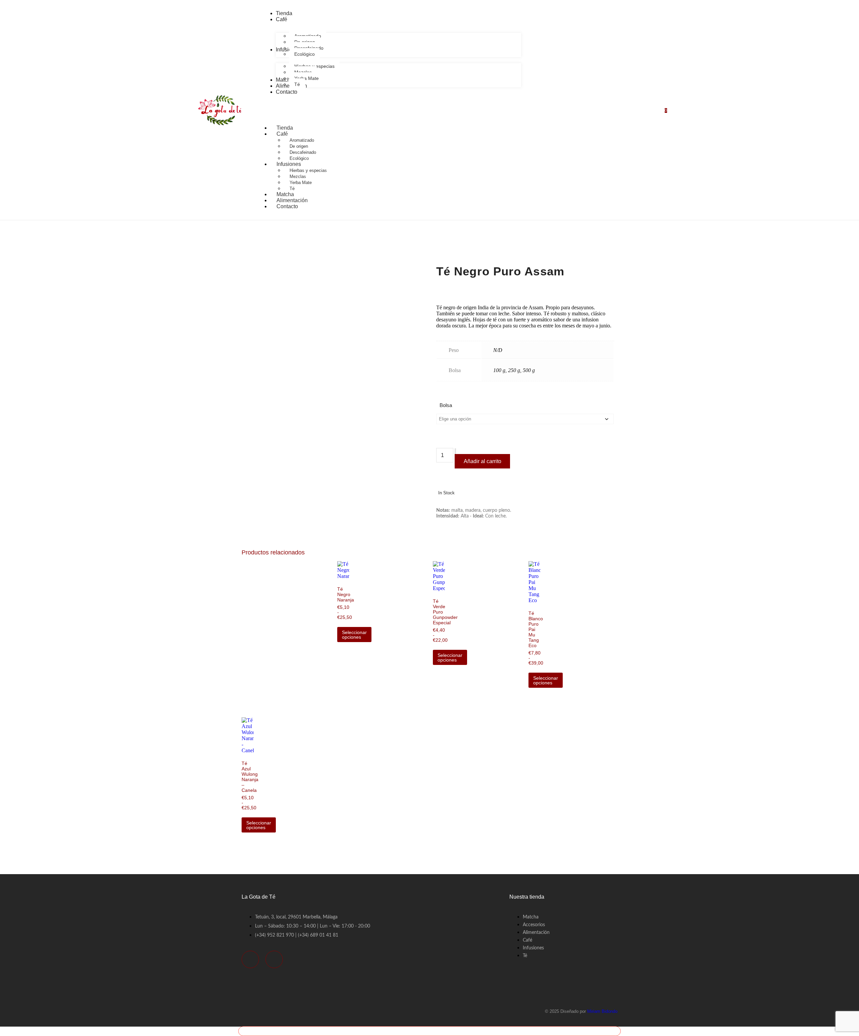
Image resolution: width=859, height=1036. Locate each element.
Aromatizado (302, 140)
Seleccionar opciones (354, 635)
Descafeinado (303, 152)
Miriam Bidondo (602, 1011)
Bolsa (446, 405)
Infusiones (288, 164)
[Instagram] (274, 959)
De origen (299, 146)
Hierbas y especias (308, 170)
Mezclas (298, 176)
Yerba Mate (301, 182)
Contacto (287, 206)
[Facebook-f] (250, 959)
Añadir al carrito (482, 461)
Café (282, 134)
